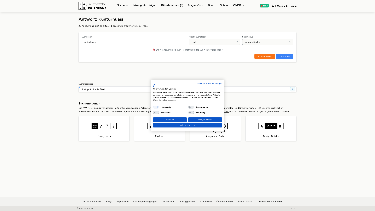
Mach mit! (282, 5)
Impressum (123, 201)
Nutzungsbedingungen (145, 201)
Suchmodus (247, 36)
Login (293, 5)
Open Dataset (245, 201)
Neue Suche (266, 56)
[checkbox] (156, 107)
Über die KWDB (224, 201)
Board (211, 5)
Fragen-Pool (195, 5)
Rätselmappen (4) (172, 5)
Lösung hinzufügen (144, 5)
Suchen (286, 56)
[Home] (97, 6)
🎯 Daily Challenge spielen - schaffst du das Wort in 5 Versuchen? (187, 49)
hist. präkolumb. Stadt (93, 89)
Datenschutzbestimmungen (209, 83)
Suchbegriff (87, 36)
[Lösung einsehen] (292, 89)
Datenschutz (168, 201)
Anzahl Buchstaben (197, 36)
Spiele (224, 5)
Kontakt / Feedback (91, 201)
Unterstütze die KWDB (270, 201)
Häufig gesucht (188, 201)
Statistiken (206, 201)
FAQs (109, 201)
